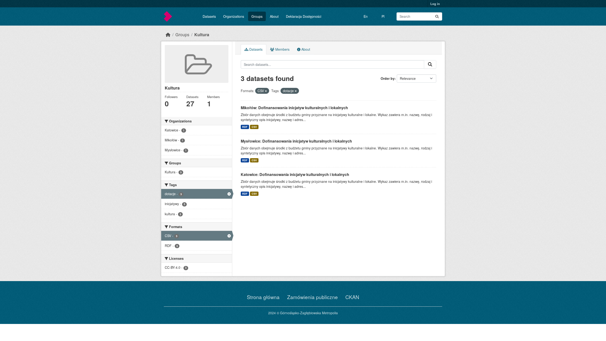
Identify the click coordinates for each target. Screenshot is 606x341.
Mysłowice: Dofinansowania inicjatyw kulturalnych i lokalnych (296, 141)
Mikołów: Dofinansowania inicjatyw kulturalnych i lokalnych (294, 107)
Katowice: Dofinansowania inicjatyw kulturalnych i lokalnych (295, 174)
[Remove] (266, 91)
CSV (254, 127)
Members (282, 49)
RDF (244, 127)
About (274, 16)
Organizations (233, 16)
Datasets (209, 16)
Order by (388, 78)
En (366, 16)
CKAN (352, 297)
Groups (257, 16)
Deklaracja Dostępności (303, 16)
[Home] (168, 34)
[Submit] (437, 16)
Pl (383, 16)
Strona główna (263, 297)
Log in (435, 3)
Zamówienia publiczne (312, 297)
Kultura (201, 34)
